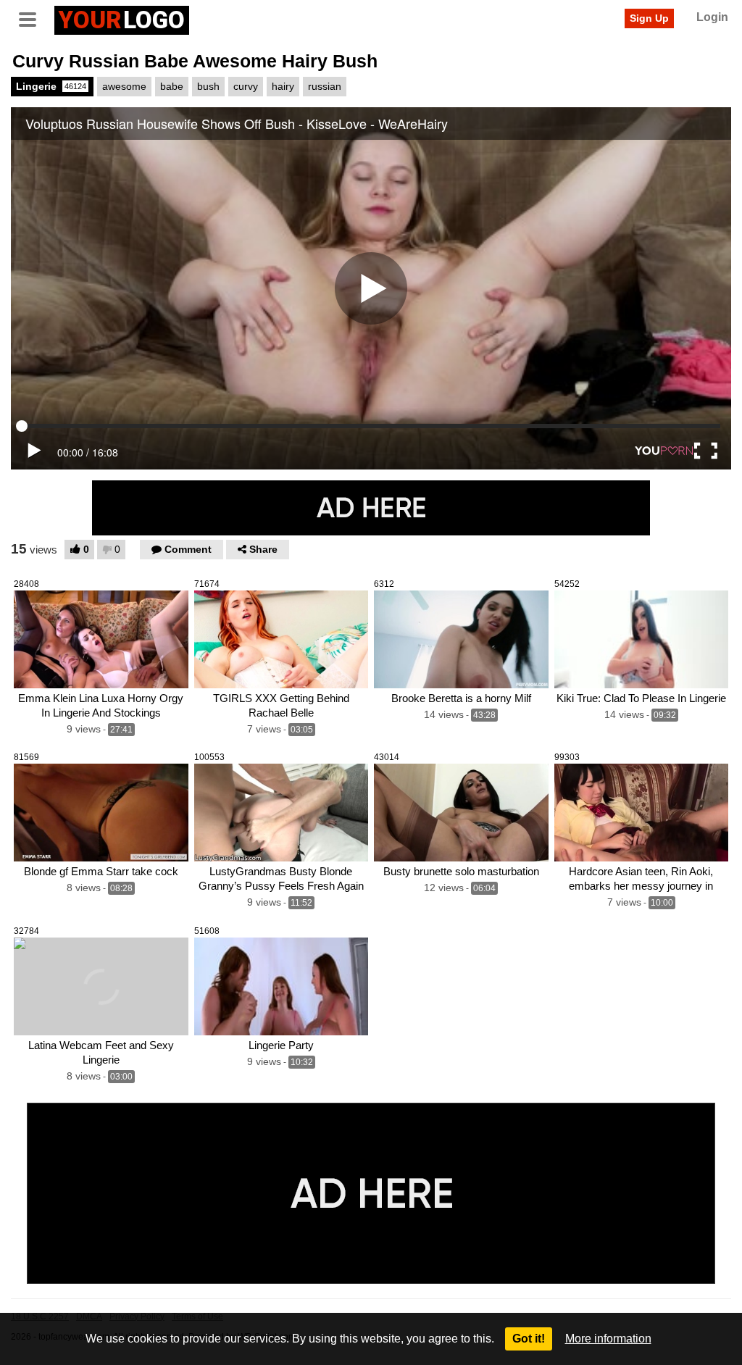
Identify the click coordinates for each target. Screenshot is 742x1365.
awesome (124, 86)
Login (712, 17)
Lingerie (51, 86)
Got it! (528, 1338)
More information (608, 1338)
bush (208, 86)
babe (171, 86)
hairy (283, 86)
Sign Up (649, 18)
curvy (245, 86)
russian (324, 86)
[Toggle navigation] (32, 18)
